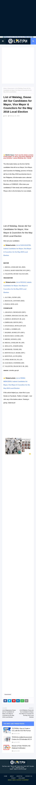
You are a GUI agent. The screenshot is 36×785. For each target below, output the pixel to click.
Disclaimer (22, 778)
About (12, 776)
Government (11, 88)
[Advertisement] (18, 18)
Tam (6, 116)
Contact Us (28, 776)
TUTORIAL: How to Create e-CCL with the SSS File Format (21, 729)
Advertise (19, 776)
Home (5, 88)
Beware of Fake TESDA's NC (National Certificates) (21, 747)
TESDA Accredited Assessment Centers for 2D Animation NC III (22, 738)
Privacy (13, 778)
